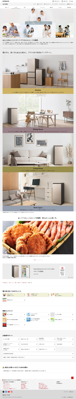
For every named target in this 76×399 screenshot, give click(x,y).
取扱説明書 (69, 7)
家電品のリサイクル (24, 388)
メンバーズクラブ (55, 4)
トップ (34, 4)
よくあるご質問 (6, 339)
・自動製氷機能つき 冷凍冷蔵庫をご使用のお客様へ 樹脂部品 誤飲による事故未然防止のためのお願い (24, 370)
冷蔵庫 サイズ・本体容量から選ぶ (22, 282)
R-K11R (16, 7)
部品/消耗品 (59, 344)
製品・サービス (11, 282)
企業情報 (58, 381)
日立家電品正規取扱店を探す (43, 388)
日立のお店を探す (24, 344)
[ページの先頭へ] (72, 378)
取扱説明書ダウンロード (41, 339)
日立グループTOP (6, 395)
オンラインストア (62, 4)
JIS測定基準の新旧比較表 (8, 353)
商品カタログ (41, 383)
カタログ (60, 7)
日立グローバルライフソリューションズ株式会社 (12, 380)
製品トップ (7, 7)
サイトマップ (66, 391)
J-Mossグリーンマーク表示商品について (7, 344)
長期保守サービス (70, 4)
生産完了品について (43, 349)
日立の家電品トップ (5, 282)
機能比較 (51, 7)
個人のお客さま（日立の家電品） (8, 381)
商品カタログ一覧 (24, 339)
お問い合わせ (41, 344)
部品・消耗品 (23, 387)
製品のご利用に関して (25, 349)
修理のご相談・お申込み (43, 387)
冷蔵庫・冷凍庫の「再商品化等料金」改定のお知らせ (13, 357)
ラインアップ (42, 7)
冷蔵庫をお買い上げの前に (6, 349)
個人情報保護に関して (70, 397)
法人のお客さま (59, 383)
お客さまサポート (24, 381)
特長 (24, 7)
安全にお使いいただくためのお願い (61, 339)
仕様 (33, 7)
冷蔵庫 (15, 282)
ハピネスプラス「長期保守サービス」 (9, 388)
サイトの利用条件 (63, 397)
